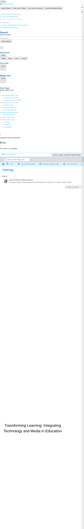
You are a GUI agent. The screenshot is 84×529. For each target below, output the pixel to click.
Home (11, 164)
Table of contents (73, 187)
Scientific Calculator (10, 110)
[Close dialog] (1, 145)
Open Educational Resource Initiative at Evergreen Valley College (50, 182)
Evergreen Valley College (50, 164)
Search (5, 159)
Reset (3, 55)
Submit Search (6, 41)
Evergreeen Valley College (18, 182)
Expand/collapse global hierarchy (4, 164)
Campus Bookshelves (28, 164)
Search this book (5, 35)
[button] (7, 124)
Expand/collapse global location (81, 163)
